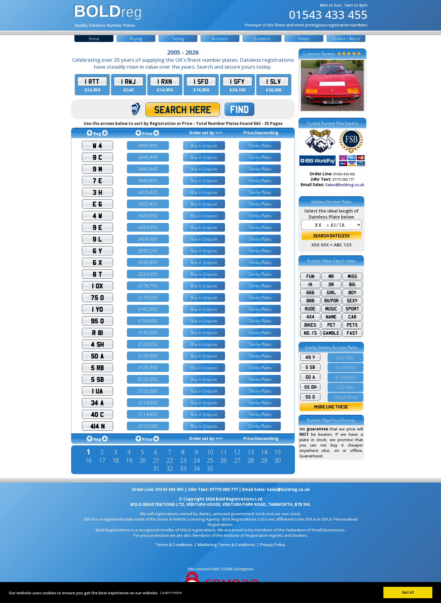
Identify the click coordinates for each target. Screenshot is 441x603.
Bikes (310, 325)
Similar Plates (260, 145)
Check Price (345, 397)
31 (156, 469)
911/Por (331, 301)
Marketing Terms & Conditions (226, 544)
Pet (331, 325)
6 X (97, 262)
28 (250, 460)
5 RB (97, 368)
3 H (97, 192)
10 (210, 452)
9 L (97, 239)
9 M (97, 169)
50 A (97, 356)
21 (156, 460)
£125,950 (345, 367)
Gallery (304, 38)
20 (142, 460)
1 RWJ (128, 81)
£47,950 (345, 358)
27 (237, 460)
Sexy (352, 301)
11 (223, 452)
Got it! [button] (408, 592)
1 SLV (273, 81)
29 (264, 460)
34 (196, 469)
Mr (331, 276)
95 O (97, 321)
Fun (310, 276)
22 (169, 460)
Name (331, 317)
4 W (97, 216)
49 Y (310, 357)
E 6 (97, 204)
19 (129, 460)
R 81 (97, 332)
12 (237, 452)
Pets (352, 325)
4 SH (97, 344)
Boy (352, 293)
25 (210, 460)
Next (357, 85)
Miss (352, 276)
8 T (97, 274)
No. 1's (310, 333)
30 (277, 460)
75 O (97, 297)
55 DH (310, 387)
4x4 (310, 317)
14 (264, 452)
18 (115, 460)
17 (102, 460)
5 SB (97, 379)
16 (88, 460)
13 (250, 452)
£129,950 (345, 377)
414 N (97, 426)
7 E (97, 181)
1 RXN (165, 81)
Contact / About (346, 38)
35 (210, 469)
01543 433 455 (328, 14)
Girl (331, 293)
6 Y (97, 251)
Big (352, 284)
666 (310, 293)
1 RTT (92, 81)
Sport (352, 309)
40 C (97, 414)
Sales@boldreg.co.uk (344, 184)
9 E (97, 227)
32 (169, 469)
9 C (97, 157)
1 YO (97, 309)
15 (277, 452)
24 (196, 460)
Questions (262, 38)
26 (223, 460)
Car (352, 317)
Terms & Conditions (174, 544)
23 (183, 460)
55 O (310, 397)
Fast (352, 333)
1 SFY (237, 81)
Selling (178, 38)
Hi (310, 284)
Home (94, 38)
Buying (136, 38)
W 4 (97, 145)
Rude (310, 309)
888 (310, 301)
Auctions (220, 38)
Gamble (331, 333)
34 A (97, 403)
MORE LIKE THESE (331, 407)
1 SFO (201, 81)
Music (331, 309)
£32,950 (345, 387)
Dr (331, 284)
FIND (239, 109)
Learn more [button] (171, 592)
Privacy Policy (272, 544)
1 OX (97, 286)
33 (183, 469)
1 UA (97, 391)
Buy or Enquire (204, 145)
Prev (307, 85)
